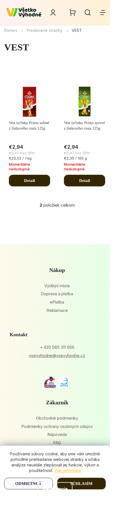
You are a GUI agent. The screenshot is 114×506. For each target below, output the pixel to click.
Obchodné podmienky (57, 418)
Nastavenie (55, 489)
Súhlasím (81, 483)
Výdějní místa (57, 285)
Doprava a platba (57, 293)
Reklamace (57, 310)
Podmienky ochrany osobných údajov (57, 426)
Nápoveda (57, 434)
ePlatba (57, 302)
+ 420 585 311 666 (57, 347)
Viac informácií (67, 470)
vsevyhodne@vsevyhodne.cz (57, 355)
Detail (29, 180)
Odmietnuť (28, 483)
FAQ (57, 442)
